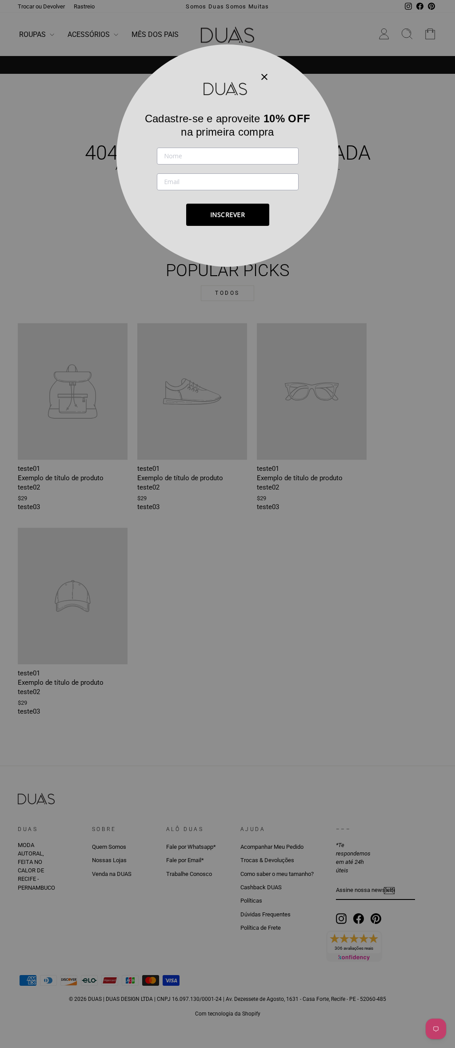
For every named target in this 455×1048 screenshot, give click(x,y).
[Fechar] (264, 76)
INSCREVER (227, 214)
